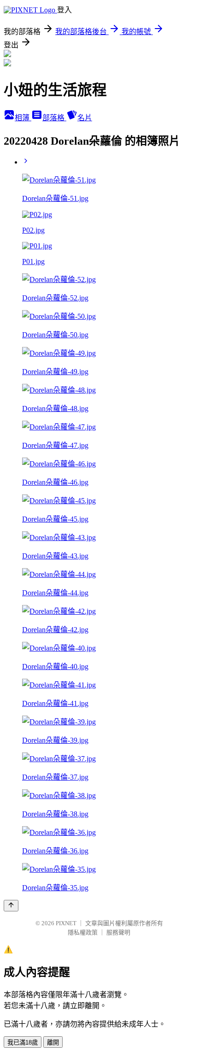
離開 (53, 1042)
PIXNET (66, 923)
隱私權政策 (83, 932)
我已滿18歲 (22, 1042)
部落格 (54, 118)
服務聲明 (118, 932)
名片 (84, 118)
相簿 (23, 118)
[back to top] (11, 905)
